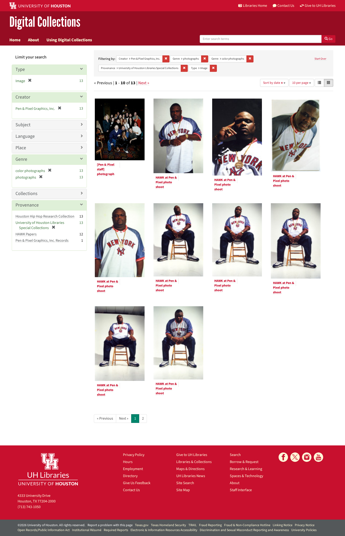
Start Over (320, 59)
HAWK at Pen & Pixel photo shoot (166, 182)
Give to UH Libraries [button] (320, 5)
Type (20, 69)
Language (25, 136)
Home (14, 40)
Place (20, 148)
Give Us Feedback (136, 483)
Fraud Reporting (210, 525)
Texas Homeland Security (168, 525)
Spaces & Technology (246, 476)
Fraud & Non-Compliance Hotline (247, 525)
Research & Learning (246, 468)
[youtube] (318, 457)
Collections (26, 193)
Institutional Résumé (86, 530)
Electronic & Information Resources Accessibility (163, 530)
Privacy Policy (133, 454)
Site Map (183, 490)
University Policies (304, 530)
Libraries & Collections (194, 461)
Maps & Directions (190, 468)
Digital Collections (44, 22)
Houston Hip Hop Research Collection (44, 216)
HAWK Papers (26, 234)
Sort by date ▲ (273, 82)
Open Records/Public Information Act (44, 530)
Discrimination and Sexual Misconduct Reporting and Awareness (244, 530)
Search (235, 454)
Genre (21, 159)
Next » (143, 83)
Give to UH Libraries (191, 454)
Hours (128, 461)
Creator (22, 97)
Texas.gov (142, 525)
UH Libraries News (190, 476)
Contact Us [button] (285, 5)
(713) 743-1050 (29, 506)
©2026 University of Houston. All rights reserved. (51, 525)
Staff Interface (241, 490)
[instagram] (306, 457)
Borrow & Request (244, 461)
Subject (23, 125)
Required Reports (116, 530)
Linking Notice (282, 525)
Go (330, 39)
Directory (130, 476)
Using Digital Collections (69, 40)
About (33, 40)
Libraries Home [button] (255, 5)
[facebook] (283, 457)
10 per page (300, 82)
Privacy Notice (304, 525)
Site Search (185, 483)
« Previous (105, 418)
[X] (295, 457)
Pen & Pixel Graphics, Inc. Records (42, 240)
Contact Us (131, 490)
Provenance (27, 205)
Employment (133, 468)
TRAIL (192, 525)
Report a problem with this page (110, 525)
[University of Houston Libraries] (48, 469)
